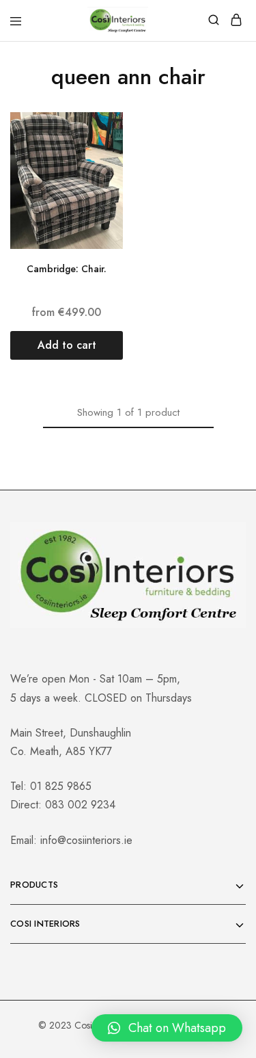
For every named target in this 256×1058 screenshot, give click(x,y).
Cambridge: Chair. (66, 269)
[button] (66, 345)
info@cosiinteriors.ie (86, 840)
